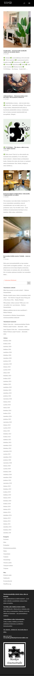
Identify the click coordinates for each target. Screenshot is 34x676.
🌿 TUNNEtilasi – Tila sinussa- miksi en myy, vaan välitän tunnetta (16, 148)
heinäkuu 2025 (7, 375)
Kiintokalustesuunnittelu (9, 548)
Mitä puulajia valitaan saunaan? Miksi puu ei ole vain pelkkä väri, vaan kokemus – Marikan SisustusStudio (15, 305)
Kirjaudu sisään (7, 575)
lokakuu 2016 (7, 506)
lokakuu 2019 (7, 486)
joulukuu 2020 (7, 460)
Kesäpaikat (6, 545)
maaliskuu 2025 (7, 387)
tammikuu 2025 (7, 393)
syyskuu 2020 (7, 468)
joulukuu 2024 (7, 396)
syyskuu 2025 (7, 369)
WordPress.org (7, 584)
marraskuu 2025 (7, 364)
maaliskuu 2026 (7, 352)
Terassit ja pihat (7, 562)
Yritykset (5, 568)
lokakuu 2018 (7, 497)
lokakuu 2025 (7, 367)
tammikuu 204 (7, 532)
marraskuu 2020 (7, 463)
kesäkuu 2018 (7, 503)
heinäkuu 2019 (7, 489)
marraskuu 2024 (7, 399)
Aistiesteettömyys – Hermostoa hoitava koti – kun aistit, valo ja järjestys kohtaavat (15, 96)
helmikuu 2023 (7, 442)
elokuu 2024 (6, 407)
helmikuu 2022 (7, 448)
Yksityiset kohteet (8, 565)
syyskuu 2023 (7, 428)
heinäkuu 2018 (7, 500)
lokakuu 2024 (7, 401)
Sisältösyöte (6, 578)
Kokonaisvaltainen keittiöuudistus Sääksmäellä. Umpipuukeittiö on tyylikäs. (16, 194)
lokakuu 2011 (6, 524)
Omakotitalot (6, 554)
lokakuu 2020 (7, 465)
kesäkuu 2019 (7, 492)
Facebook (5, 539)
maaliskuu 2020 (7, 474)
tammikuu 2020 (7, 477)
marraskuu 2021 (7, 451)
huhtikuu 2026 (7, 349)
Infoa (4, 542)
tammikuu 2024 (7, 416)
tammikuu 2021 (7, 457)
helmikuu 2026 (7, 355)
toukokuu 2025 (7, 381)
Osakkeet (5, 557)
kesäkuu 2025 (7, 378)
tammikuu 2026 (7, 358)
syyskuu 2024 (7, 404)
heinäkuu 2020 (7, 471)
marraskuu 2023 (7, 422)
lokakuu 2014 (7, 512)
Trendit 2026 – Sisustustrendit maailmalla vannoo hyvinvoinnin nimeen (15, 51)
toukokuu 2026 (7, 346)
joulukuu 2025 (7, 361)
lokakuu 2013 (7, 518)
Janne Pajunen (7, 329)
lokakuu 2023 (7, 425)
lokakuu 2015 (7, 509)
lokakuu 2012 (7, 521)
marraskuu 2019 (7, 483)
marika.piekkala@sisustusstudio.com (16, 637)
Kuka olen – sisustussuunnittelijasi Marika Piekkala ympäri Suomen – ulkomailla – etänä (16, 332)
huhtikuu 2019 (7, 495)
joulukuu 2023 (7, 419)
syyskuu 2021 (7, 454)
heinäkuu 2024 (7, 410)
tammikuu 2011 (7, 527)
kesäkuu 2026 (7, 343)
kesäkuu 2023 (7, 436)
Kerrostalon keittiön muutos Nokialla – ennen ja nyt (16, 256)
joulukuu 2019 (7, 480)
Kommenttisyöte (7, 581)
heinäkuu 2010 (7, 529)
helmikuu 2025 (7, 390)
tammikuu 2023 (7, 445)
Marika (5, 324)
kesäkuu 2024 (7, 413)
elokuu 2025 (6, 372)
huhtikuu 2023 (7, 439)
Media (5, 551)
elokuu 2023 (6, 431)
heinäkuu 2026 (7, 340)
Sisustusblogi (6, 559)
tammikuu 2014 (7, 515)
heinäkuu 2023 (7, 433)
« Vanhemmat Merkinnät (9, 280)
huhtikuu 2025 (7, 384)
